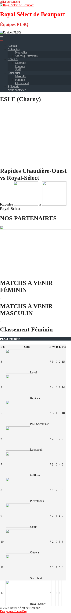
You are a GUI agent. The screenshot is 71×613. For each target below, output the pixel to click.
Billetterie (13, 86)
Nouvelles (21, 52)
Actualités (14, 49)
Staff (18, 69)
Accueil (12, 45)
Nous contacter (17, 90)
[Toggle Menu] (1, 40)
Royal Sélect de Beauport (32, 14)
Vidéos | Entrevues (26, 55)
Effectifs (13, 59)
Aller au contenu (10, 1)
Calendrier (14, 72)
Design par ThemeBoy (13, 611)
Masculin (20, 62)
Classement (22, 83)
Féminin (20, 66)
